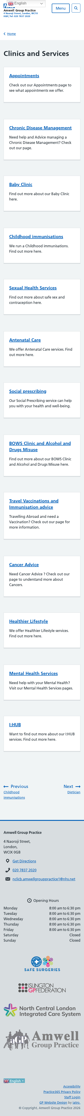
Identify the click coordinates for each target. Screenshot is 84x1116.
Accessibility (71, 1086)
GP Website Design (53, 1103)
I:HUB (15, 724)
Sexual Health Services (33, 287)
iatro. (76, 1103)
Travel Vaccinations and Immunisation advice (33, 504)
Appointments (24, 75)
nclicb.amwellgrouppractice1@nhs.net (44, 879)
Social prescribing (27, 391)
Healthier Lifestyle (28, 621)
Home (11, 34)
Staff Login (72, 1097)
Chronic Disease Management (40, 127)
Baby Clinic (20, 184)
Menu (61, 8)
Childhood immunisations (36, 236)
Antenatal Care (25, 340)
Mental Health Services (33, 673)
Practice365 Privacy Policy (61, 1092)
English (19, 3)
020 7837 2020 (25, 870)
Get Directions (24, 861)
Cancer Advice (24, 564)
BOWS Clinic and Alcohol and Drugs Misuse (40, 446)
